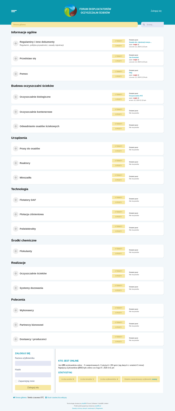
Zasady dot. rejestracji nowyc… (140, 42)
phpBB (83, 403)
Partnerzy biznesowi (31, 324)
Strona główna (19, 25)
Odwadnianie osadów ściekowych (39, 126)
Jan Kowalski (134, 57)
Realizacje (18, 262)
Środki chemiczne (24, 240)
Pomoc (24, 73)
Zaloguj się (22, 353)
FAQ (130, 72)
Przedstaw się (28, 58)
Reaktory (25, 163)
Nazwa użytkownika (24, 358)
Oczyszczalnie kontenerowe (36, 111)
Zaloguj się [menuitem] (156, 11)
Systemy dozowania (31, 288)
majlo (135, 44)
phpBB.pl (98, 406)
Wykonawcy (27, 310)
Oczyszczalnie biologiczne (35, 97)
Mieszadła (25, 177)
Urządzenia (19, 138)
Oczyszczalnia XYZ (136, 96)
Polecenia (18, 299)
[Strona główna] (88, 11)
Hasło (18, 369)
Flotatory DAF (28, 199)
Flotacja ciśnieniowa (32, 214)
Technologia (19, 189)
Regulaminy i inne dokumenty (37, 42)
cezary (154, 379)
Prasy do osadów (30, 148)
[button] (14, 11)
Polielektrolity (28, 228)
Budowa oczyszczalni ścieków (32, 86)
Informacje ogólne (24, 32)
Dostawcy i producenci (33, 339)
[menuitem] (56, 397)
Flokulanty (26, 251)
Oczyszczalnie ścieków (33, 273)
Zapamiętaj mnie (26, 381)
